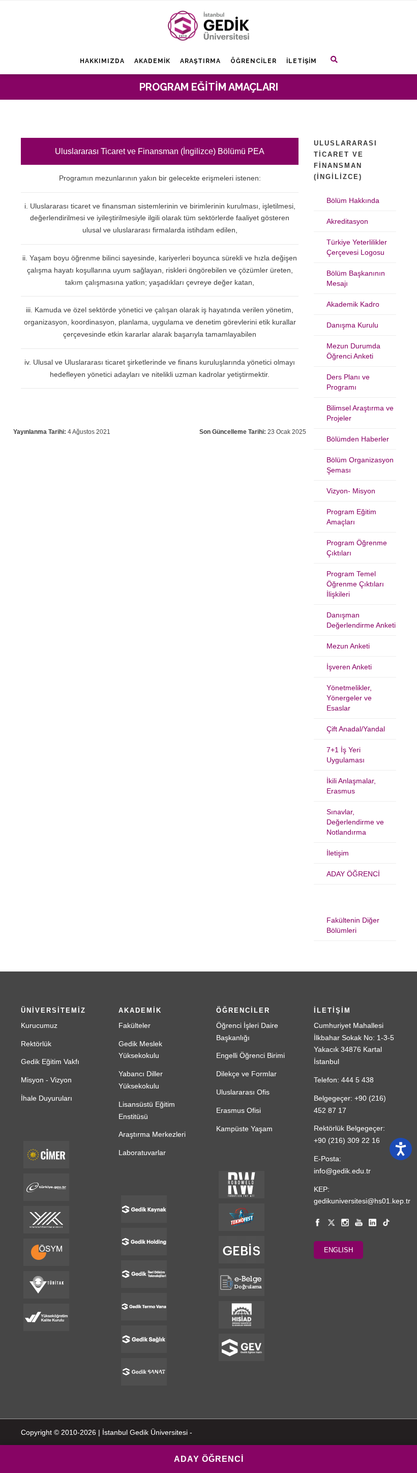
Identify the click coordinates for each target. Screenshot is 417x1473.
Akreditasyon (347, 221)
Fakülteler (134, 1025)
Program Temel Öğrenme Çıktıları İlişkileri (355, 584)
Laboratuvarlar (142, 1152)
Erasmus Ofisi (238, 1110)
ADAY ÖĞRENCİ (353, 874)
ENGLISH (338, 1250)
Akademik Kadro (352, 304)
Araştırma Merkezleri (152, 1134)
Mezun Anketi (348, 646)
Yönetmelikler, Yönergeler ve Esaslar (349, 698)
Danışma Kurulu (352, 325)
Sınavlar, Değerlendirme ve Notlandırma (355, 822)
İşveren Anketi (349, 667)
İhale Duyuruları (46, 1098)
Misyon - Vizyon (46, 1080)
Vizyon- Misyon (350, 491)
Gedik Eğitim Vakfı (50, 1061)
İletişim (301, 61)
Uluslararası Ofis (243, 1092)
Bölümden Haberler (357, 439)
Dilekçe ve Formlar (246, 1074)
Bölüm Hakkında (352, 200)
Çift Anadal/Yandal (355, 729)
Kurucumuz (39, 1025)
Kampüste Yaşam (244, 1129)
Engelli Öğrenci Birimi (250, 1055)
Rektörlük (36, 1044)
